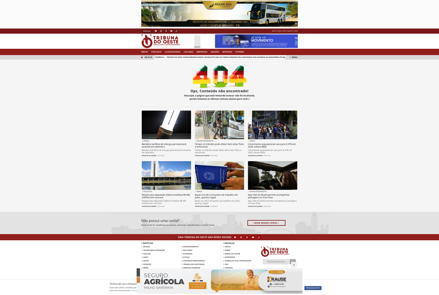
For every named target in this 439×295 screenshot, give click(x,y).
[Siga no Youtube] (171, 31)
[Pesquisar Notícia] (293, 261)
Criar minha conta (265, 223)
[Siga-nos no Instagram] (241, 237)
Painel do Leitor (232, 254)
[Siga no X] (166, 31)
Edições (215, 52)
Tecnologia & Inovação (154, 250)
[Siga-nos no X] (247, 237)
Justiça (186, 257)
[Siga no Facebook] (156, 31)
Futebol (239, 52)
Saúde (146, 261)
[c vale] (253, 41)
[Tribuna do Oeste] (166, 41)
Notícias (227, 52)
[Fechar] (294, 265)
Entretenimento (190, 247)
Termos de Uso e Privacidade (237, 261)
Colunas (188, 52)
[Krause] (219, 281)
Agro (145, 257)
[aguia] (219, 13)
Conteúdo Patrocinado (194, 261)
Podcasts (156, 52)
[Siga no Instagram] (161, 31)
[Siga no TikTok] (176, 31)
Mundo (146, 247)
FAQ (226, 264)
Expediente (229, 257)
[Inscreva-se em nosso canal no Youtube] (253, 237)
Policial (147, 254)
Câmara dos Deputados (194, 264)
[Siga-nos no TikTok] (259, 237)
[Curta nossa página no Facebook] (235, 237)
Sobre (227, 250)
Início (144, 52)
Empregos (202, 52)
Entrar (147, 31)
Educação (187, 250)
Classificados (173, 52)
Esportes (147, 264)
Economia (187, 254)
